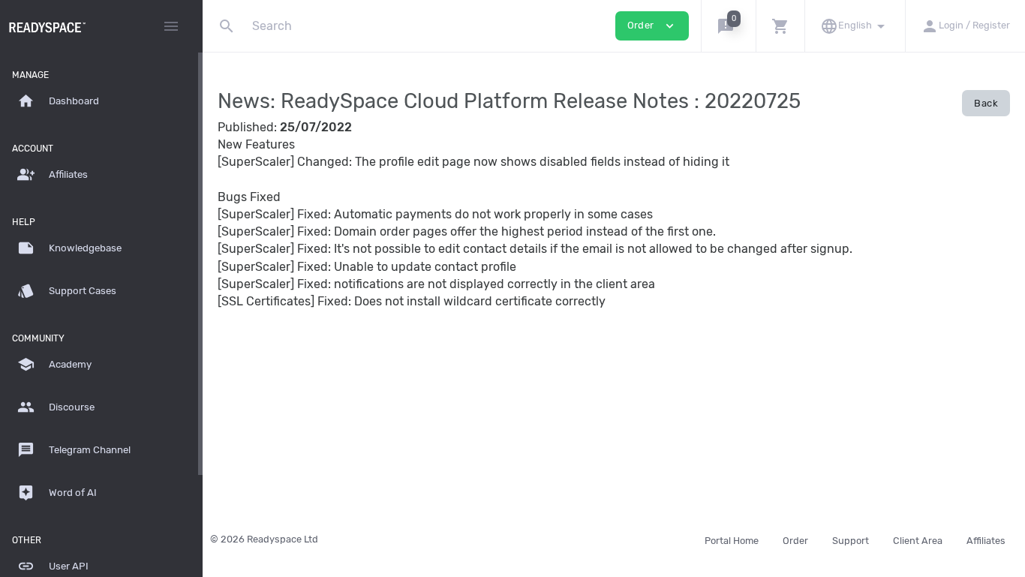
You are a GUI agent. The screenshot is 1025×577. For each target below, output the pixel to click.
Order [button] (652, 26)
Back (986, 103)
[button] (728, 26)
